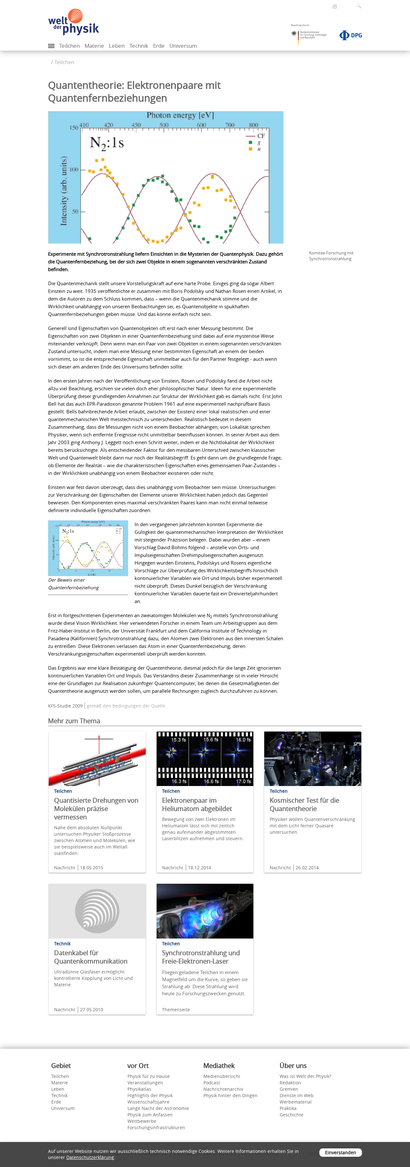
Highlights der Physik (150, 1095)
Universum (183, 45)
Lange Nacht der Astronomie (158, 1108)
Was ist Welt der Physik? (305, 1076)
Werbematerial (296, 1102)
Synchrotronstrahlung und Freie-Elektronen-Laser (201, 956)
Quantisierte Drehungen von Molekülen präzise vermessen (96, 808)
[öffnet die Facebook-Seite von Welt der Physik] (326, 6)
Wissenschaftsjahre (148, 1102)
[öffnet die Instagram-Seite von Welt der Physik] (334, 6)
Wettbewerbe (141, 1121)
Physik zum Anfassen (150, 1115)
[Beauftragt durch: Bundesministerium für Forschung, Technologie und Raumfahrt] (311, 36)
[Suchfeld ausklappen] (360, 6)
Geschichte (291, 1115)
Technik (138, 45)
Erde (159, 45)
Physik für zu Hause (148, 1076)
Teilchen (69, 45)
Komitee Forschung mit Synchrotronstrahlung (331, 255)
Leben (117, 45)
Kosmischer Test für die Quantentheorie (304, 804)
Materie (94, 45)
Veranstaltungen (145, 1083)
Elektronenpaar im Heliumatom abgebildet (197, 804)
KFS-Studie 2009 (65, 706)
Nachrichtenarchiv (223, 1089)
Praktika (288, 1108)
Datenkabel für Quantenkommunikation (90, 956)
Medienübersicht (221, 1076)
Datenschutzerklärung (90, 1157)
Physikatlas (139, 1089)
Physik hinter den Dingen (230, 1095)
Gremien (289, 1089)
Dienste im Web (297, 1095)
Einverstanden (340, 1152)
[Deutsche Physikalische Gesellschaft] (347, 36)
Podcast (211, 1083)
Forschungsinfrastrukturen (156, 1127)
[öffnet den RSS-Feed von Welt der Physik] (343, 6)
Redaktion (290, 1083)
